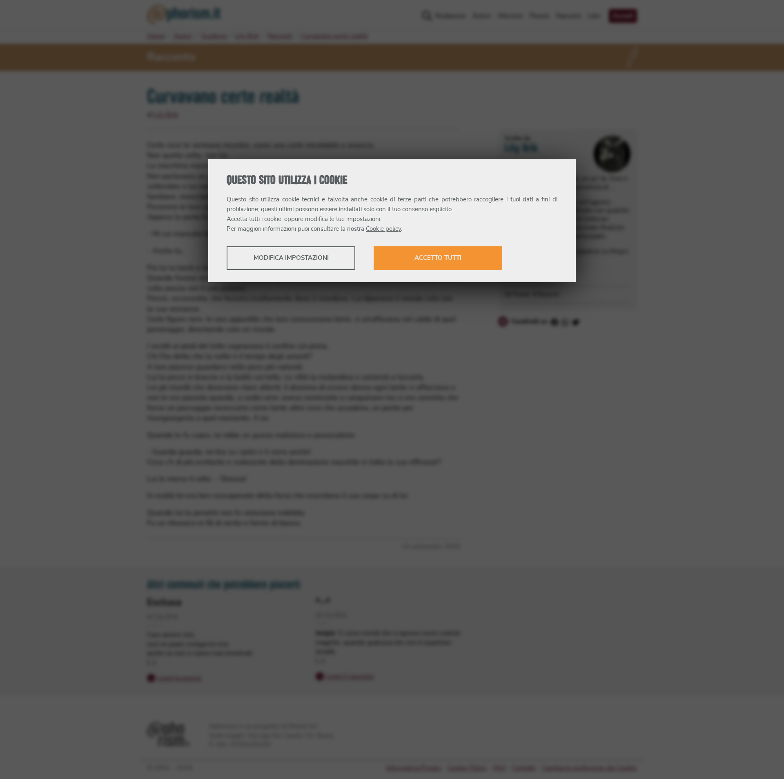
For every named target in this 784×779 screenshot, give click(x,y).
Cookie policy (383, 229)
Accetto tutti (437, 258)
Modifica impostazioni (291, 258)
